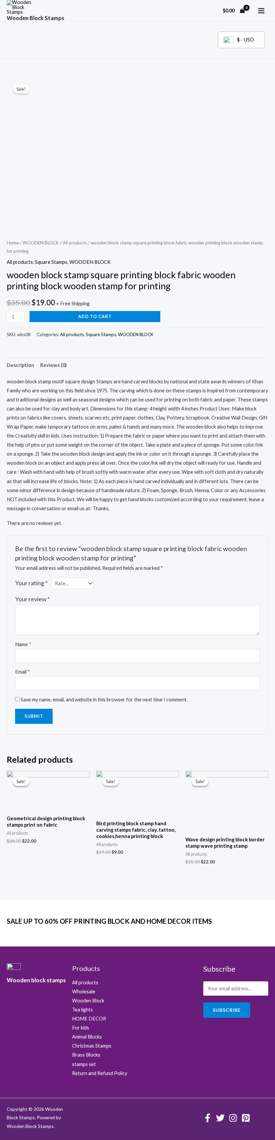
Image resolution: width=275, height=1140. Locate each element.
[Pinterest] (245, 1118)
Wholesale (83, 991)
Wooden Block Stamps (35, 18)
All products (75, 242)
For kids (80, 1028)
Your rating (31, 583)
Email (22, 672)
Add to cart (95, 316)
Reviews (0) (53, 365)
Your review (32, 599)
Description (20, 365)
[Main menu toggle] (261, 11)
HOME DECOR (89, 1018)
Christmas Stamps (91, 1046)
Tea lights (82, 1009)
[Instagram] (233, 1118)
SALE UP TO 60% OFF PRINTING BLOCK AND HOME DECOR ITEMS (109, 921)
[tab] (20, 365)
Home (13, 242)
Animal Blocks (87, 1037)
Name (23, 644)
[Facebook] (207, 1118)
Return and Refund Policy (99, 1073)
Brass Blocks (86, 1055)
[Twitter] (220, 1118)
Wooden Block (88, 1000)
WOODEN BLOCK (40, 242)
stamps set (84, 1064)
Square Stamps (51, 262)
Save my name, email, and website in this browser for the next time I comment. (103, 699)
